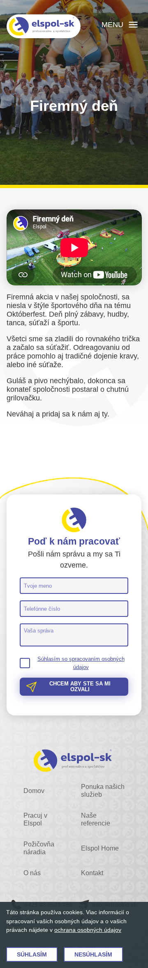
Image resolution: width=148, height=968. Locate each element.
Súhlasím (32, 954)
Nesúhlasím (93, 954)
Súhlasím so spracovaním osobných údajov (81, 663)
